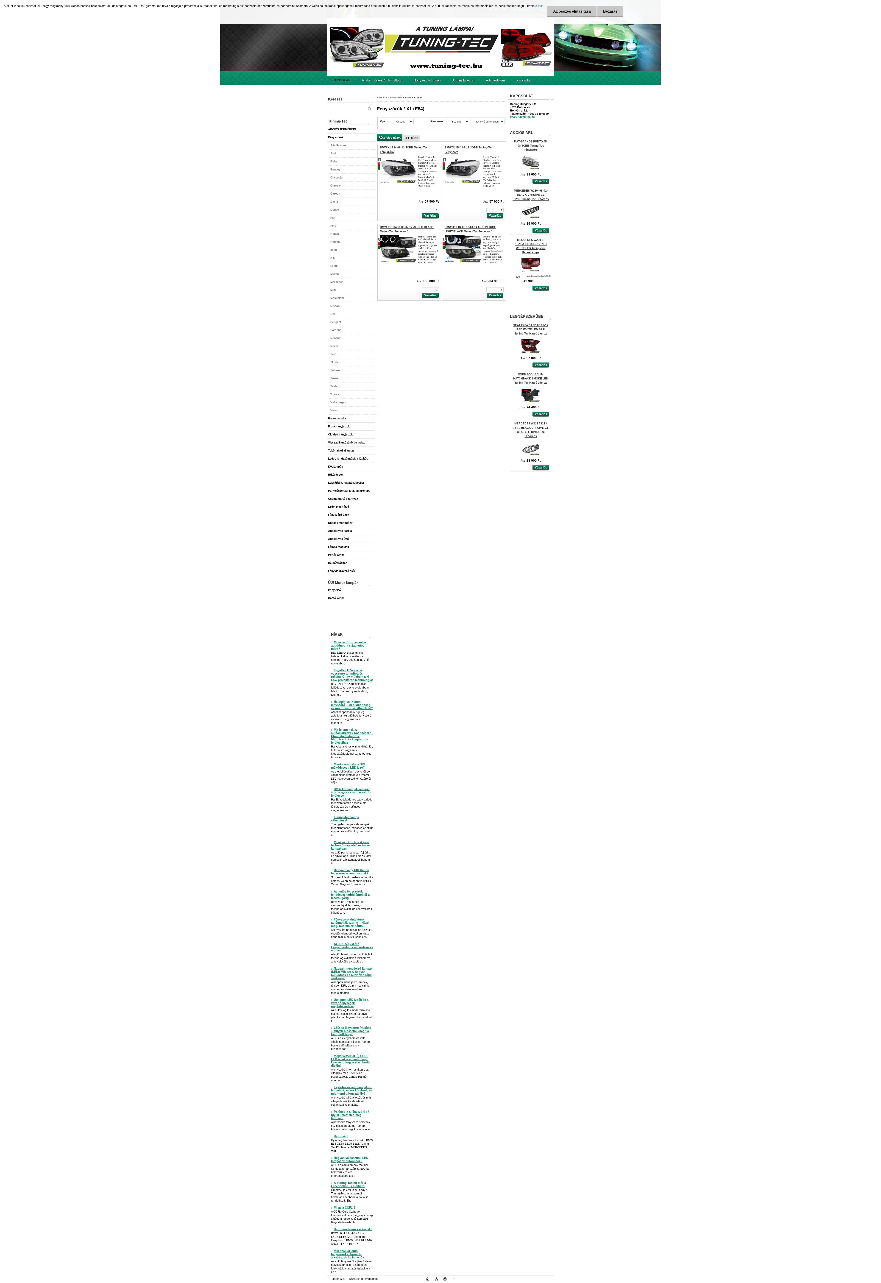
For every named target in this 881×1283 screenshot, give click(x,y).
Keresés (335, 99)
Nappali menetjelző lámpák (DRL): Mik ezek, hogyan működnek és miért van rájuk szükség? (351, 973)
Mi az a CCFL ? (344, 1207)
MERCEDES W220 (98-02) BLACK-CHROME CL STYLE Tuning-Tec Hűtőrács (531, 195)
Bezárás (610, 11)
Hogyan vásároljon (427, 80)
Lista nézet (411, 137)
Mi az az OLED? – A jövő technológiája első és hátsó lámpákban (350, 845)
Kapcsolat (523, 80)
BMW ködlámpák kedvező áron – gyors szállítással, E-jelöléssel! (351, 792)
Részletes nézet (390, 137)
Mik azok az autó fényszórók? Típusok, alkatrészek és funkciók (347, 1254)
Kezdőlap (382, 97)
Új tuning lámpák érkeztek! (353, 1229)
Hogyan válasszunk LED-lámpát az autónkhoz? (350, 1159)
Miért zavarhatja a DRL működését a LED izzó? (348, 766)
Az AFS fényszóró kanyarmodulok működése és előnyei (352, 947)
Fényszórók (396, 97)
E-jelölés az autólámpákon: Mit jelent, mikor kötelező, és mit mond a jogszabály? (351, 1090)
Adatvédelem (495, 80)
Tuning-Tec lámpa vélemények (345, 819)
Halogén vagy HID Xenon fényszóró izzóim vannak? (350, 872)
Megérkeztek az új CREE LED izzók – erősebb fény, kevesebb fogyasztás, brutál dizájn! (351, 1060)
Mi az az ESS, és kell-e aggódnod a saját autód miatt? (348, 645)
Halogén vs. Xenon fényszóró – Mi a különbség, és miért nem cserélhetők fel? (352, 705)
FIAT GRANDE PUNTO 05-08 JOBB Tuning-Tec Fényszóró (531, 145)
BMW (408, 97)
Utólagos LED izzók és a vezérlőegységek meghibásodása (349, 1003)
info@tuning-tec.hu (522, 117)
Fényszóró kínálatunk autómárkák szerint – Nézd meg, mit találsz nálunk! (350, 923)
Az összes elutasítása (572, 11)
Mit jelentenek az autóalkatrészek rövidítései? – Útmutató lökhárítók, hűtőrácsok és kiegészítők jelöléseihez (352, 736)
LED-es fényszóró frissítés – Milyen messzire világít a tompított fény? (351, 1031)
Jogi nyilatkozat (463, 80)
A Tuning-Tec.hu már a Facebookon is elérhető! (348, 1184)
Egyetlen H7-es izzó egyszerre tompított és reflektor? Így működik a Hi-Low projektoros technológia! (352, 675)
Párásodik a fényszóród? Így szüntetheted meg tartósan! (350, 1115)
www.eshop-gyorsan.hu (364, 1278)
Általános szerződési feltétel (382, 80)
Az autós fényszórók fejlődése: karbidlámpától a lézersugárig (350, 895)
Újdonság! (341, 1136)
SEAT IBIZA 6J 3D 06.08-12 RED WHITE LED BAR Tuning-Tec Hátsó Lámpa (530, 329)
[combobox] (458, 121)
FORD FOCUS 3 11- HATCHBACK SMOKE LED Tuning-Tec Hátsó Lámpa (530, 378)
